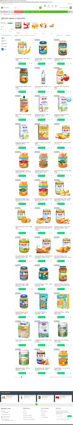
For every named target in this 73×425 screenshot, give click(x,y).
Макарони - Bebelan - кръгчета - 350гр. (43, 143)
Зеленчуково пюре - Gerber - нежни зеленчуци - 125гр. (43, 284)
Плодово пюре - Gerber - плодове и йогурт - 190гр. (43, 59)
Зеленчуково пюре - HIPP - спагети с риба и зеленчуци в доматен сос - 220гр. (43, 228)
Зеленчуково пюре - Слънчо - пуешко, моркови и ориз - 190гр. (23, 171)
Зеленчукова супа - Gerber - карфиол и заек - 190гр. (22, 313)
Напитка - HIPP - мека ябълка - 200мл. (61, 87)
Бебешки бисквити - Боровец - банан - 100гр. (62, 313)
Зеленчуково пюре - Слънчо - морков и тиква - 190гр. (42, 171)
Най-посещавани (5, 392)
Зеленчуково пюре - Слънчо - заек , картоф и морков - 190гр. (43, 199)
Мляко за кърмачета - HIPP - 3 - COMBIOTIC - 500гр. (42, 115)
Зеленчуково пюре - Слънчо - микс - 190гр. (63, 171)
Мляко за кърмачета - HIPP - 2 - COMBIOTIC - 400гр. (62, 115)
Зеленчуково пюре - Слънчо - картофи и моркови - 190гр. (22, 199)
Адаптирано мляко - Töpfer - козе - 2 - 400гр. (43, 341)
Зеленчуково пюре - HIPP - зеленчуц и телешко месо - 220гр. (62, 256)
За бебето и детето (6, 14)
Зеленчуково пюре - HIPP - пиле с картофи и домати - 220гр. (62, 227)
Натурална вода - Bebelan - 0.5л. (43, 86)
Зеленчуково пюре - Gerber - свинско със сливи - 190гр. (22, 284)
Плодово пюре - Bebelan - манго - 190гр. (23, 87)
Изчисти (10, 23)
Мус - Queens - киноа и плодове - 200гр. (23, 115)
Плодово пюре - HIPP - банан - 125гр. (22, 59)
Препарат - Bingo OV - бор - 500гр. (29, 395)
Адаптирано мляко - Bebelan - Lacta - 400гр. (61, 341)
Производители (6, 35)
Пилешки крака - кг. (10, 395)
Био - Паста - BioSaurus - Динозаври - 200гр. (41, 313)
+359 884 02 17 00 (6, 414)
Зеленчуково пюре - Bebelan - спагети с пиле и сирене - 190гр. (62, 284)
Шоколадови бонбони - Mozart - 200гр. (65, 395)
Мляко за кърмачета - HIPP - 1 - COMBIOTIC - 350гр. (23, 143)
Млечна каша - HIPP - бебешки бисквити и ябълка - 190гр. (42, 369)
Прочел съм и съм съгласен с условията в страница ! (64, 419)
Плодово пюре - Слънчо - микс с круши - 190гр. (62, 369)
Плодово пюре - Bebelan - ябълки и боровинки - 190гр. (62, 59)
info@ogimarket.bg (6, 416)
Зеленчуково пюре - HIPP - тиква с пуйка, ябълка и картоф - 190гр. (63, 199)
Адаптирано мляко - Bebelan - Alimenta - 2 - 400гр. (22, 369)
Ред (58, 35)
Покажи (67, 35)
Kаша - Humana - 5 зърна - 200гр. (23, 340)
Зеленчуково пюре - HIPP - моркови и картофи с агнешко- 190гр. (43, 256)
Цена (2, 26)
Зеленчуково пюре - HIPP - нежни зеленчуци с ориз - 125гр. (23, 256)
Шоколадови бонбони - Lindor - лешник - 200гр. (47, 395)
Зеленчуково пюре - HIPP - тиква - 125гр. (24, 227)
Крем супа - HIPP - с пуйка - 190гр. (62, 142)
